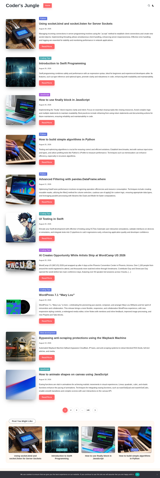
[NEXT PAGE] (95, 410)
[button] (95, 410)
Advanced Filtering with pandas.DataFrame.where (72, 179)
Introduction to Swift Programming (62, 63)
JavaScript (44, 95)
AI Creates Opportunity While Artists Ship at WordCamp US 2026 (82, 255)
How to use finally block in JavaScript (64, 99)
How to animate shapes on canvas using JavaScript (73, 374)
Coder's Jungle (22, 5)
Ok (137, 474)
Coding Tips (45, 58)
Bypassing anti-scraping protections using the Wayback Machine (82, 337)
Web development (47, 333)
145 (88, 410)
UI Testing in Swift (51, 218)
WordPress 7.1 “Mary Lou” (57, 294)
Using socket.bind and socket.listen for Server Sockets (75, 23)
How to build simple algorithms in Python (67, 139)
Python (43, 18)
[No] (157, 474)
